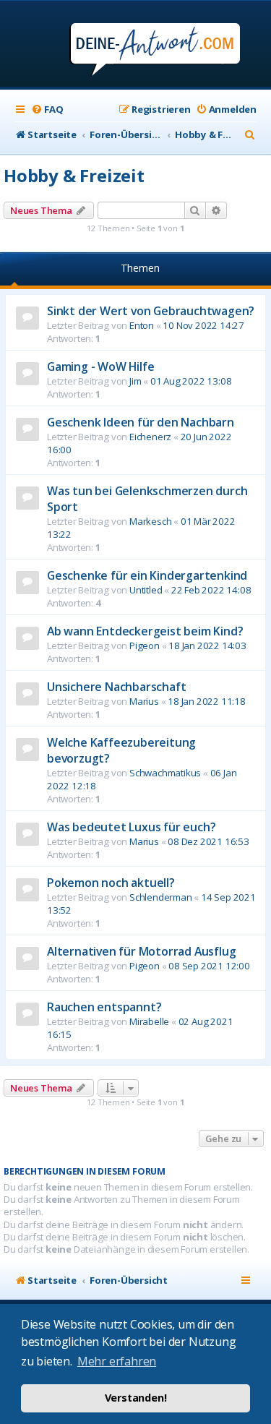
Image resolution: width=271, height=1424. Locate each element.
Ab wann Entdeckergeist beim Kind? (145, 631)
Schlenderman (160, 897)
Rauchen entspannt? (104, 1007)
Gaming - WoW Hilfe (100, 366)
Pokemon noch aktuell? (111, 883)
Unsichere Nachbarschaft (116, 687)
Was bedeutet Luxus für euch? (131, 827)
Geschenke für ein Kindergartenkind (147, 575)
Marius (144, 701)
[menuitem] (47, 109)
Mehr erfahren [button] (116, 1361)
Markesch (150, 521)
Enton (141, 325)
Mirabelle (149, 1021)
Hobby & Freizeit (74, 175)
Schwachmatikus (165, 772)
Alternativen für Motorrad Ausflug (141, 951)
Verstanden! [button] (136, 1397)
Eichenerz (150, 436)
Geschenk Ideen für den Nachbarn (140, 422)
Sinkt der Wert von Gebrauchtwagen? (150, 311)
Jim (135, 380)
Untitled (145, 589)
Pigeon (144, 645)
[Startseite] (135, 45)
